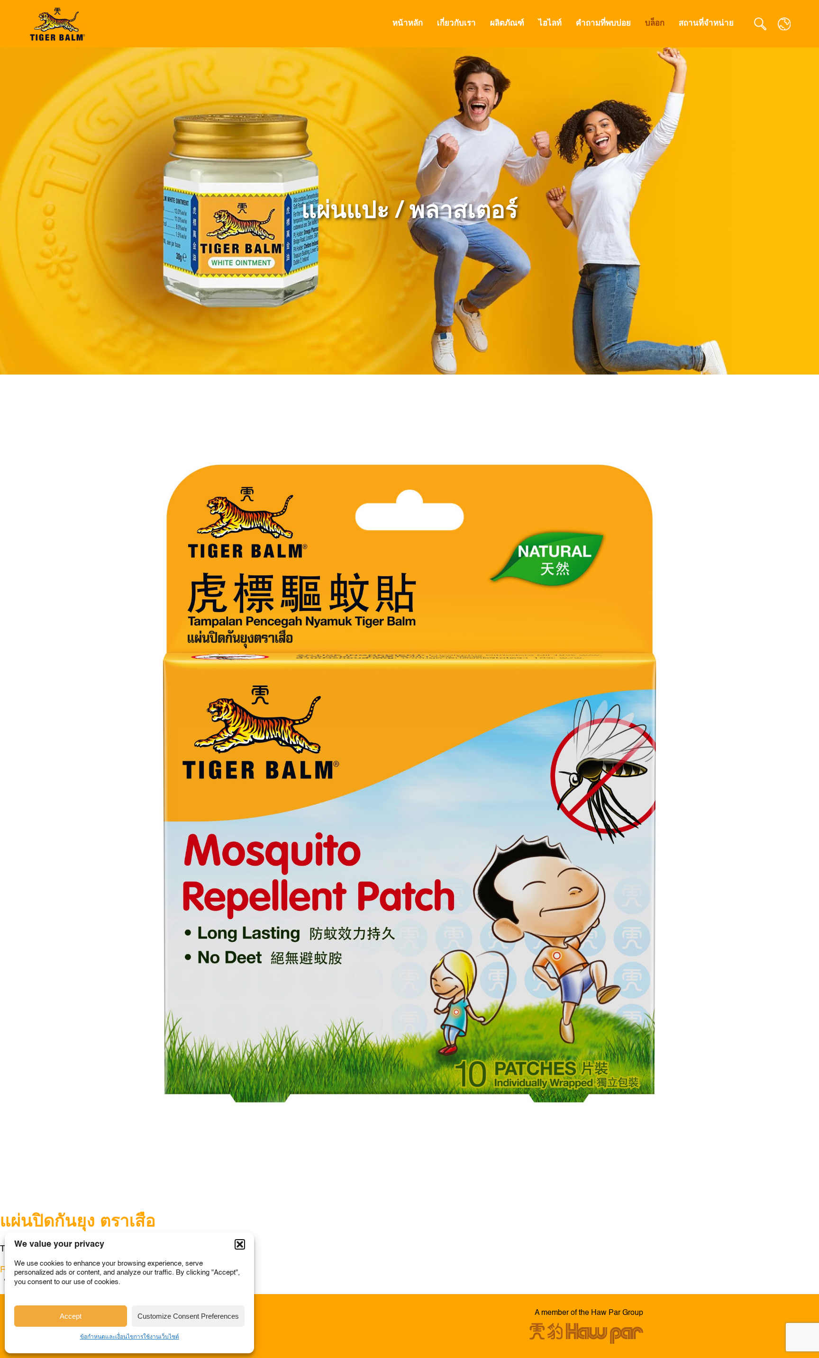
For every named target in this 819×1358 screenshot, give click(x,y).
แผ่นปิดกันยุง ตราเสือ (78, 1221)
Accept (71, 1316)
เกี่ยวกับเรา (456, 23)
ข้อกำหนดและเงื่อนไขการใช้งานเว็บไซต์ (129, 1337)
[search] (760, 23)
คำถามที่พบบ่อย (603, 23)
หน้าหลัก (407, 23)
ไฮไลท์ (550, 23)
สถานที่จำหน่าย (706, 23)
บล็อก (654, 23)
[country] (784, 23)
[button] (240, 1244)
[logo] (58, 24)
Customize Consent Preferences (188, 1316)
